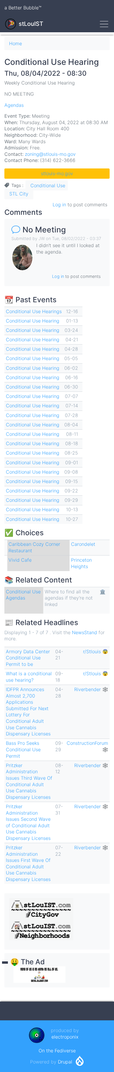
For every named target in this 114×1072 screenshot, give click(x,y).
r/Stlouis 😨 (95, 651)
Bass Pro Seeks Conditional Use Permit (23, 749)
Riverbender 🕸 (91, 689)
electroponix (64, 1037)
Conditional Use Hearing (32, 321)
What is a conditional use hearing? (29, 677)
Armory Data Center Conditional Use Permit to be (28, 658)
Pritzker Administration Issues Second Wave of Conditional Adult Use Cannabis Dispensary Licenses (28, 822)
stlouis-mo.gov (57, 173)
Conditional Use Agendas (23, 595)
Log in (59, 204)
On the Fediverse (57, 1051)
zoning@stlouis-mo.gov (50, 154)
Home (15, 43)
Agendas (14, 105)
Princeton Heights (81, 563)
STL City (18, 194)
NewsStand (84, 632)
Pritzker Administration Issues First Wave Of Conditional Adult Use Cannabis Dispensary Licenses (28, 863)
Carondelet (83, 544)
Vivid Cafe (20, 560)
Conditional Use (47, 185)
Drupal (65, 1062)
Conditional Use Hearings (34, 311)
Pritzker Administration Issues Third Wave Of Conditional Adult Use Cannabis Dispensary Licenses (29, 781)
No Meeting (44, 229)
